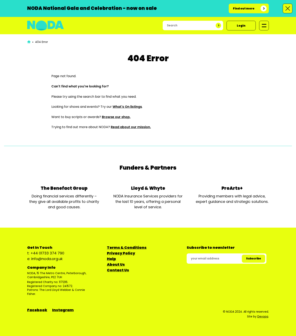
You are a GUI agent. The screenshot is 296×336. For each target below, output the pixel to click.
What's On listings (127, 106)
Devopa (262, 316)
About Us (116, 264)
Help (111, 258)
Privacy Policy (121, 253)
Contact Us (118, 270)
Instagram (63, 309)
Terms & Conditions (127, 247)
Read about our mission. (131, 127)
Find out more (244, 8)
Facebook (37, 309)
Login (241, 26)
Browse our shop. (116, 117)
